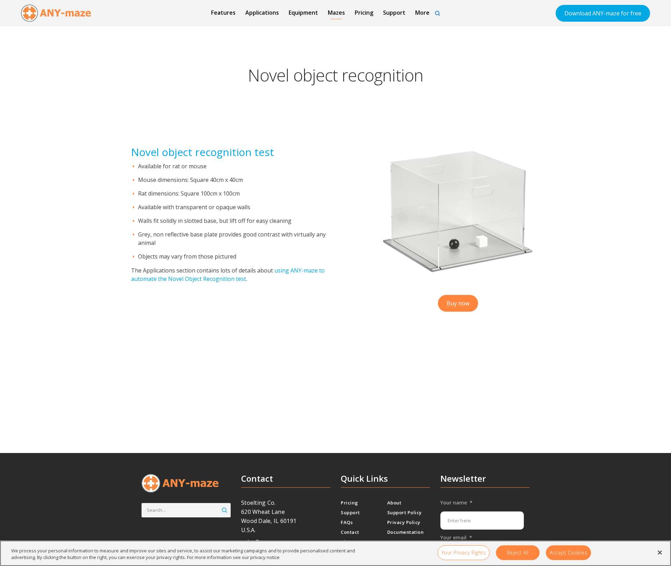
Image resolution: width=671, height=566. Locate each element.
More (422, 12)
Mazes (336, 12)
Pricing (364, 12)
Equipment (303, 12)
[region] (335, 553)
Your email (456, 538)
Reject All (518, 552)
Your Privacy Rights (463, 552)
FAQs (347, 522)
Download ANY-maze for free (602, 13)
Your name (456, 503)
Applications (262, 12)
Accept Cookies (568, 552)
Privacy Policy (403, 522)
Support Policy (404, 512)
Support (394, 12)
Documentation (405, 532)
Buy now (458, 303)
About (394, 503)
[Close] (660, 552)
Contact (350, 532)
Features (223, 12)
